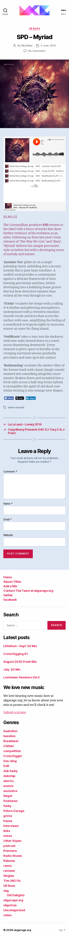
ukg (6, 890)
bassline (9, 736)
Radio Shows (12, 856)
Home (7, 577)
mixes (7, 836)
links (6, 831)
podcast (9, 846)
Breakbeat (10, 741)
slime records (16, 407)
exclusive (10, 791)
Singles (8, 875)
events (8, 786)
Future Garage (13, 811)
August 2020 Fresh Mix (20, 661)
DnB (6, 766)
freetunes (10, 801)
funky (7, 806)
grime (7, 816)
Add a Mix (10, 586)
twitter (8, 595)
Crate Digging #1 (15, 654)
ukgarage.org (13, 900)
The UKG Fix (12, 880)
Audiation (10, 731)
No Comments (36, 50)
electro (8, 781)
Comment (10, 471)
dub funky (10, 771)
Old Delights (15, 895)
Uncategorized (14, 910)
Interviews (11, 826)
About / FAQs (12, 581)
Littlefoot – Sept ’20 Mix (20, 646)
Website (8, 535)
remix (7, 865)
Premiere (10, 851)
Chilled (8, 746)
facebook (10, 599)
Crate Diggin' (12, 756)
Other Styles (12, 841)
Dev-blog (10, 761)
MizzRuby (27, 45)
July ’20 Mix (11, 669)
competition (12, 751)
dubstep (9, 776)
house (7, 821)
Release (9, 860)
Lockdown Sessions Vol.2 (21, 677)
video (7, 915)
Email (7, 519)
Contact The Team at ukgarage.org (28, 590)
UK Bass (34, 28)
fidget (7, 796)
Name (8, 503)
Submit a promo (14, 712)
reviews (9, 870)
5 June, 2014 (48, 45)
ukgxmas (10, 905)
